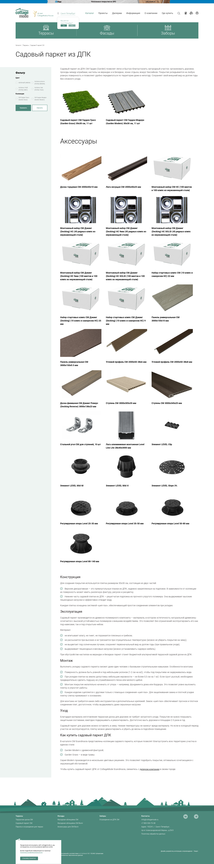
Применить (23, 108)
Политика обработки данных (153, 834)
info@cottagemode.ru (149, 820)
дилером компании (149, 769)
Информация (133, 13)
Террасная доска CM (24, 820)
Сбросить (40, 108)
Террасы (26, 45)
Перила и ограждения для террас (29, 827)
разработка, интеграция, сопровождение (179, 851)
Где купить (167, 13)
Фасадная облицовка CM (68, 820)
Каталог (19, 45)
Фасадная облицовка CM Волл (70, 823)
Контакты (145, 816)
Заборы (102, 816)
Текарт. (196, 851)
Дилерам (117, 13)
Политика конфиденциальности (31, 852)
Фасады (61, 816)
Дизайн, (163, 851)
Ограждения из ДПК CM (109, 820)
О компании (151, 13)
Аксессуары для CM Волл (68, 827)
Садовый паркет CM (24, 823)
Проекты (103, 13)
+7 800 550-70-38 (148, 823)
